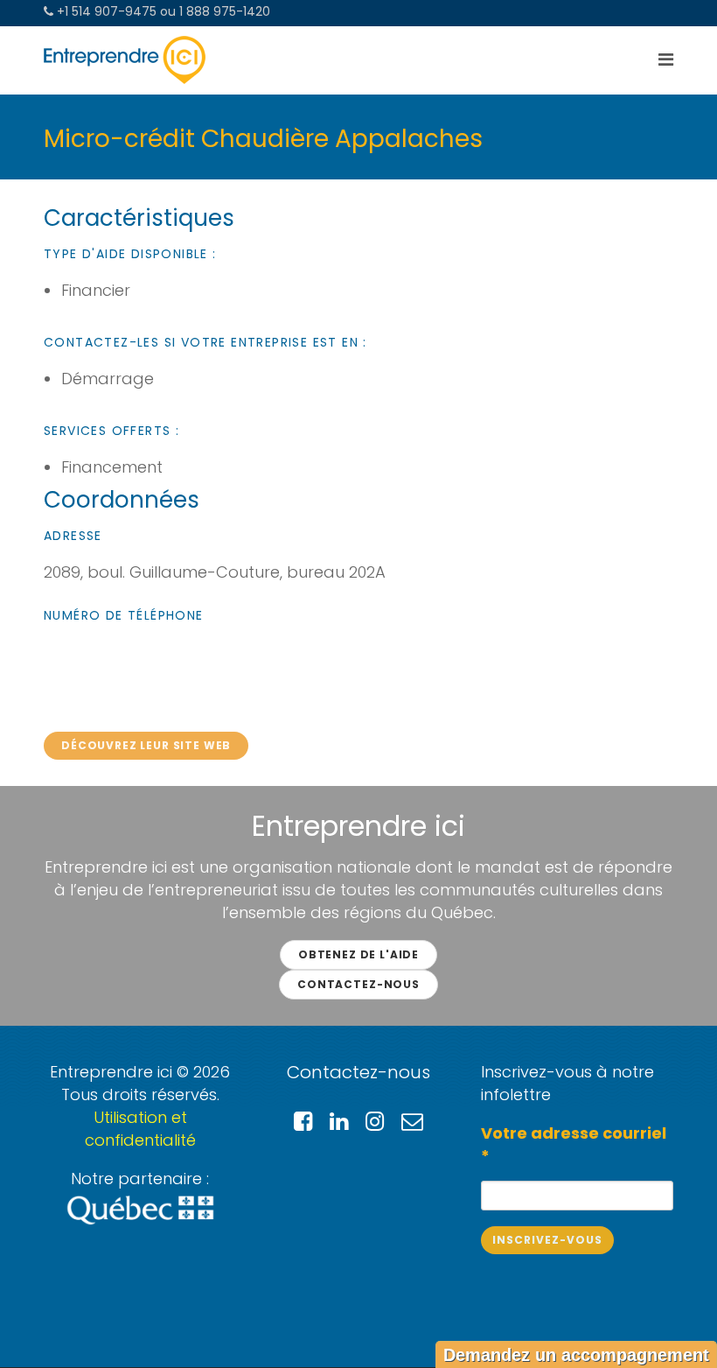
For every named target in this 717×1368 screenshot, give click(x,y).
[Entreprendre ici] (124, 60)
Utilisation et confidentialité (140, 1128)
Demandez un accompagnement (576, 1354)
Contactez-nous (358, 984)
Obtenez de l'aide (358, 954)
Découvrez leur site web (146, 745)
